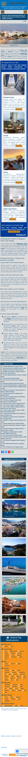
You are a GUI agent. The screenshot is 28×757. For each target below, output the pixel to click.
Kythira (6, 699)
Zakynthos (7, 701)
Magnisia (19, 655)
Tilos (5, 692)
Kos (5, 688)
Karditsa (6, 655)
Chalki (21, 684)
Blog (22, 459)
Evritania (21, 651)
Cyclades (6, 668)
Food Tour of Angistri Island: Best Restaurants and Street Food (11, 400)
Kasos (21, 686)
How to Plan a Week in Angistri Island (13, 405)
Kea (9, 674)
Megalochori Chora (22, 243)
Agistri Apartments (10, 209)
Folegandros (22, 672)
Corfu (5, 697)
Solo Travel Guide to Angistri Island (12, 435)
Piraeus (9, 318)
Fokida (6, 653)
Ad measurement (18, 736)
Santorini (12, 678)
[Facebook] (2, 452)
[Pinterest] (9, 452)
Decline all (5, 754)
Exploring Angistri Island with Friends (13, 383)
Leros (16, 688)
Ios (5, 674)
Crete (5, 661)
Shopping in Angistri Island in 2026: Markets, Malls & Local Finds (11, 432)
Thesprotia (13, 657)
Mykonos (18, 676)
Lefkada (13, 699)
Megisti (22, 688)
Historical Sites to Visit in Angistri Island (14, 403)
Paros (5, 678)
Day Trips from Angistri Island (11, 378)
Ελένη (5, 172)
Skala (22, 307)
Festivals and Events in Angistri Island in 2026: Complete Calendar (13, 390)
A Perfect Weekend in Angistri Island (13, 366)
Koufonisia (22, 674)
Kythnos (6, 676)
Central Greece (7, 649)
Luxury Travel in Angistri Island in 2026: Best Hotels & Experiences (12, 411)
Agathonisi (7, 684)
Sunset (5, 136)
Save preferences (14, 754)
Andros (18, 670)
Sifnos (24, 678)
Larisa (12, 655)
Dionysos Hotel (8, 97)
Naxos (25, 676)
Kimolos (15, 674)
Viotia (5, 658)
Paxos (18, 699)
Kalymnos (6, 686)
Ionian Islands (7, 695)
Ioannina (19, 653)
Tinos (17, 680)
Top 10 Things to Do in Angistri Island (13, 447)
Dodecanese (7, 682)
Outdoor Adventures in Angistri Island (13, 423)
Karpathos (14, 686)
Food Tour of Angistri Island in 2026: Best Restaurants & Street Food (13, 397)
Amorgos (6, 670)
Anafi (12, 670)
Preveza (6, 657)
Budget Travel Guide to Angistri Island (13, 370)
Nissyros (6, 690)
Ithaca (11, 697)
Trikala (20, 657)
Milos (12, 676)
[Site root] (3, 3)
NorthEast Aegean (8, 703)
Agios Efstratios (8, 705)
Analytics (5, 747)
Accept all (23, 754)
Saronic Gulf (23, 50)
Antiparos (6, 672)
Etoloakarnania (13, 651)
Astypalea (14, 684)
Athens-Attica (7, 644)
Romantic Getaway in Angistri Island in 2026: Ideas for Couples (12, 429)
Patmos (13, 690)
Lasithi (19, 663)
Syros (11, 680)
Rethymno (7, 665)
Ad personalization (7, 736)
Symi (25, 690)
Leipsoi (10, 688)
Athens (6, 646)
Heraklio (12, 663)
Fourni (21, 705)
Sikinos (6, 680)
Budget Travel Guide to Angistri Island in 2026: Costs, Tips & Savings (13, 372)
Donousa (14, 672)
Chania (6, 663)
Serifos (18, 678)
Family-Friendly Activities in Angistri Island (14, 385)
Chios (16, 705)
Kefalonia (17, 697)
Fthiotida (12, 653)
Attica (11, 646)
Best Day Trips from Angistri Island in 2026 (14, 368)
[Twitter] (5, 452)
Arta (5, 651)
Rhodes (19, 690)
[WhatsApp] (12, 452)
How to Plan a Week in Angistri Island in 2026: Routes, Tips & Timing (13, 407)
